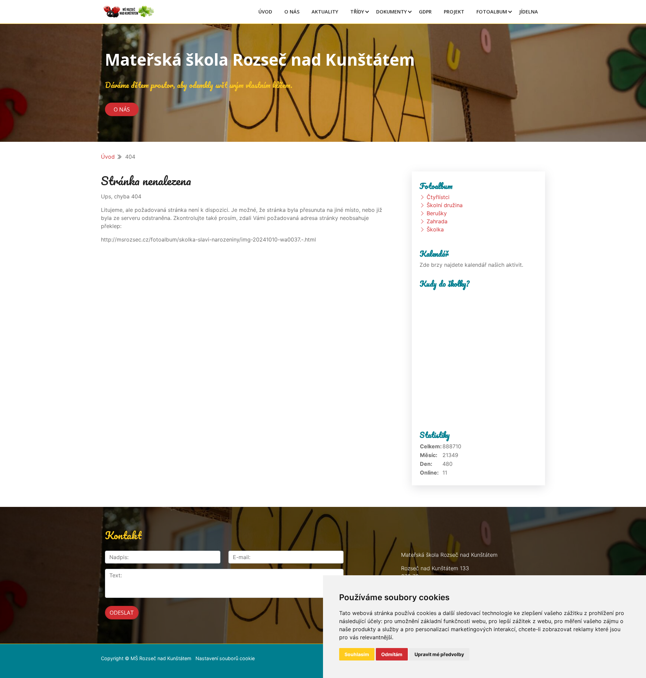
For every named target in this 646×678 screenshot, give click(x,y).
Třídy (357, 11)
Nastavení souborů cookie (225, 658)
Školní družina (445, 205)
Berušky (437, 213)
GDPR (425, 11)
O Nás (291, 11)
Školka (435, 229)
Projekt (454, 11)
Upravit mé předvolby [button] (439, 654)
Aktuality (325, 11)
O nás (122, 109)
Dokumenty (391, 11)
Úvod (265, 11)
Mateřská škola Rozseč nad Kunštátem (260, 59)
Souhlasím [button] (357, 654)
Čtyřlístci (438, 197)
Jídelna (528, 11)
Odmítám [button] (391, 654)
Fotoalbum (491, 11)
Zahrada (437, 221)
